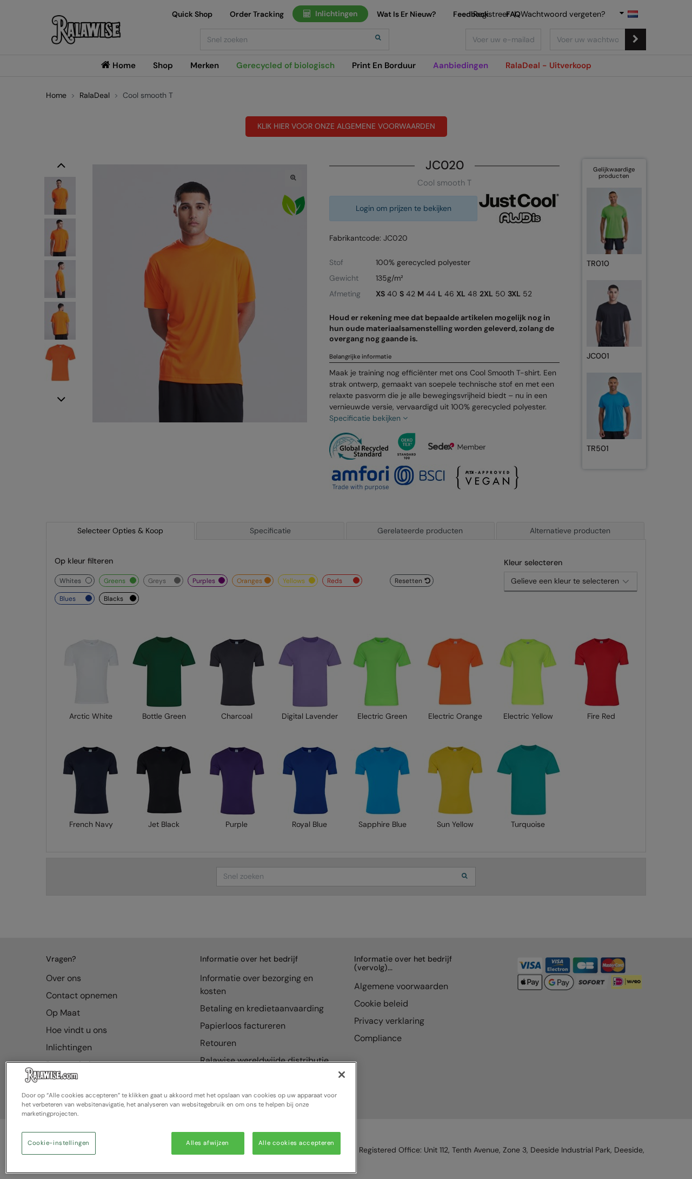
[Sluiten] (342, 1075)
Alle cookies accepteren (296, 1143)
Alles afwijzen (207, 1143)
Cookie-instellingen (59, 1143)
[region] (181, 1118)
